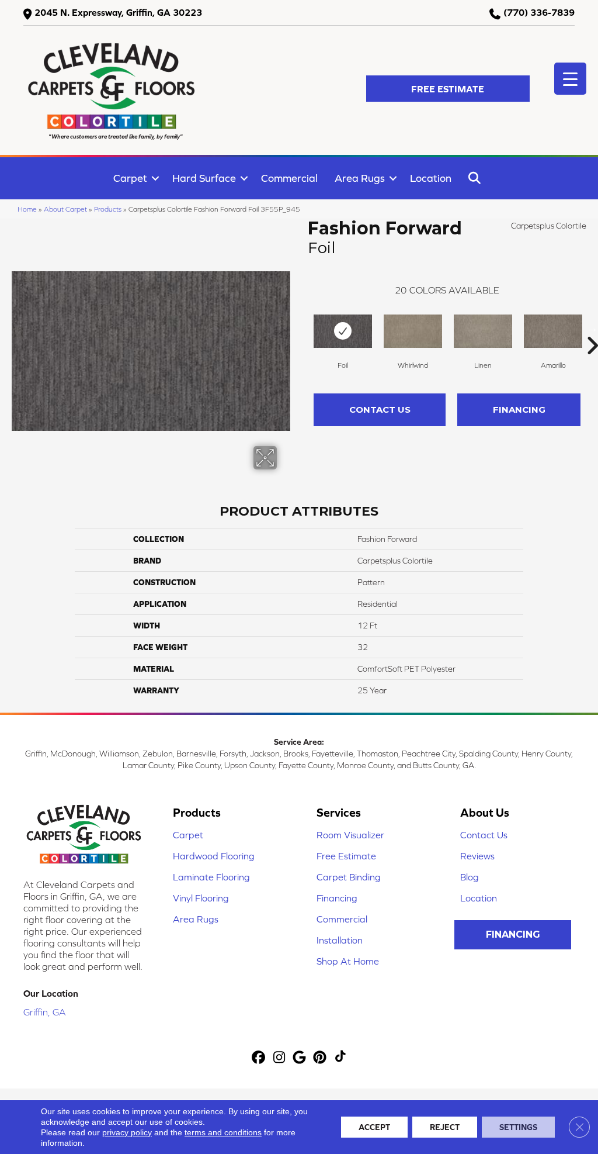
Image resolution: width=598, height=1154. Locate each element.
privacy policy (127, 1132)
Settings (518, 1127)
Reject (445, 1127)
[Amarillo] (553, 331)
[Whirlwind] (413, 331)
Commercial (289, 178)
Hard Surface (204, 178)
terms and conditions (223, 1132)
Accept (374, 1127)
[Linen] (483, 331)
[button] (448, 88)
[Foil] (343, 331)
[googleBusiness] (299, 1058)
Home (27, 209)
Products (107, 209)
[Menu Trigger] (570, 79)
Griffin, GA (44, 1012)
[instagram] (279, 1058)
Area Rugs (360, 178)
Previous (302, 328)
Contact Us (380, 409)
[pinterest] (320, 1058)
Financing (519, 409)
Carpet (130, 178)
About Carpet (65, 209)
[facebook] (259, 1058)
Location (430, 178)
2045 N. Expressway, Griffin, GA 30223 (118, 12)
